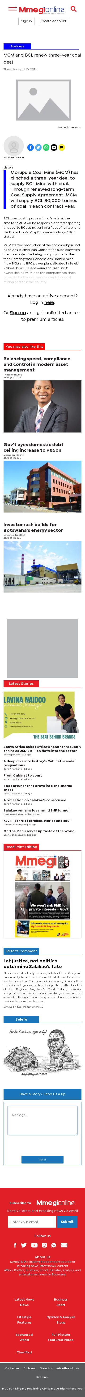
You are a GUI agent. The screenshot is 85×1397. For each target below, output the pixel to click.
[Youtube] (36, 1245)
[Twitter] (25, 1245)
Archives (29, 1368)
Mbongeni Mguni (13, 455)
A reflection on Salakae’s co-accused (35, 800)
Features (24, 1322)
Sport (60, 1305)
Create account (53, 21)
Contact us (12, 1368)
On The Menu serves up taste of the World (39, 831)
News (24, 1305)
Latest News (24, 1299)
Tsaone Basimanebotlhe (18, 814)
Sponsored (24, 1334)
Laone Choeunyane (15, 825)
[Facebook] (17, 1245)
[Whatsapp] (55, 1245)
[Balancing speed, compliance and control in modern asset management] (42, 406)
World (24, 1340)
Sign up (18, 313)
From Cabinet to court (23, 775)
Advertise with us (67, 1368)
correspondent (13, 755)
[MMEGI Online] (42, 10)
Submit (67, 1222)
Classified (24, 1352)
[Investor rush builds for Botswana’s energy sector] (42, 567)
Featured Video (60, 1340)
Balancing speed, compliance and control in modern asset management (37, 364)
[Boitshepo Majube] (14, 146)
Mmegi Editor (13, 1007)
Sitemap (42, 1377)
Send (42, 1160)
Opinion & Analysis (61, 1317)
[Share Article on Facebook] (30, 147)
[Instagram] (46, 1245)
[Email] (65, 1245)
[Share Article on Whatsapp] (46, 147)
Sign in (26, 21)
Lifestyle (24, 1317)
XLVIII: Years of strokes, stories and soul (37, 820)
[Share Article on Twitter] (38, 147)
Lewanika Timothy (14, 535)
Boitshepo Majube (14, 158)
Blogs (60, 1322)
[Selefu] (42, 1054)
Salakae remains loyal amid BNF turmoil (37, 810)
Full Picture (61, 1334)
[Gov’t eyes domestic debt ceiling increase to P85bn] (42, 487)
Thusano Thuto (12, 375)
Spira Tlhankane (13, 769)
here (49, 303)
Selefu (21, 1019)
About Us (45, 1368)
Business (17, 46)
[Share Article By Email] (54, 147)
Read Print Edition (21, 847)
